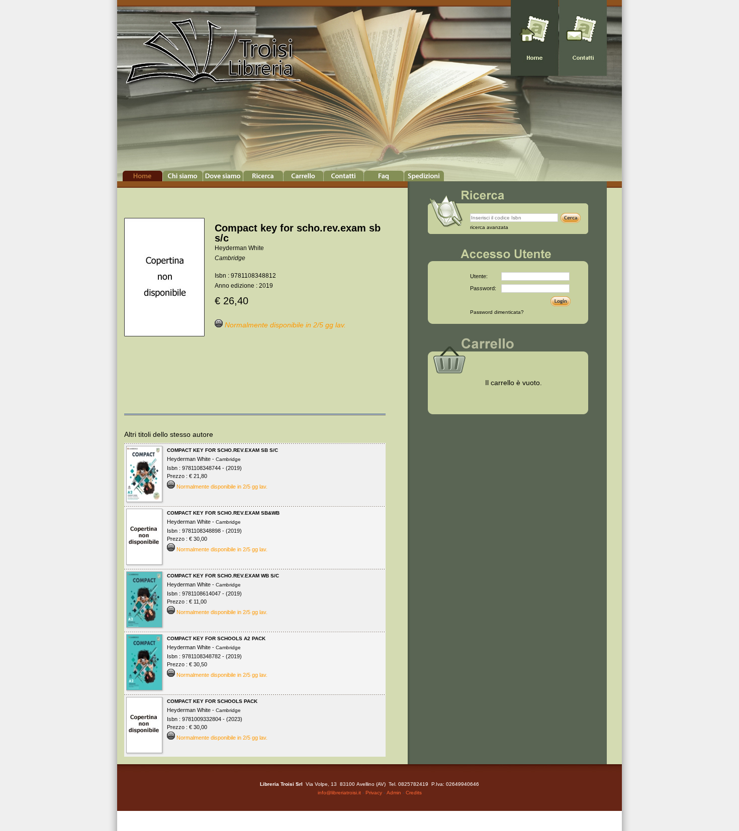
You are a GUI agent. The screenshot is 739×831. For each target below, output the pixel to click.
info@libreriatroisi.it (339, 792)
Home (142, 176)
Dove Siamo (223, 176)
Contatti (343, 176)
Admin (394, 792)
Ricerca (263, 176)
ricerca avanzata (489, 227)
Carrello (303, 176)
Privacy (373, 792)
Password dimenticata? (497, 312)
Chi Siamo (183, 176)
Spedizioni (424, 176)
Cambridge (230, 258)
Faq (384, 176)
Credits (414, 792)
